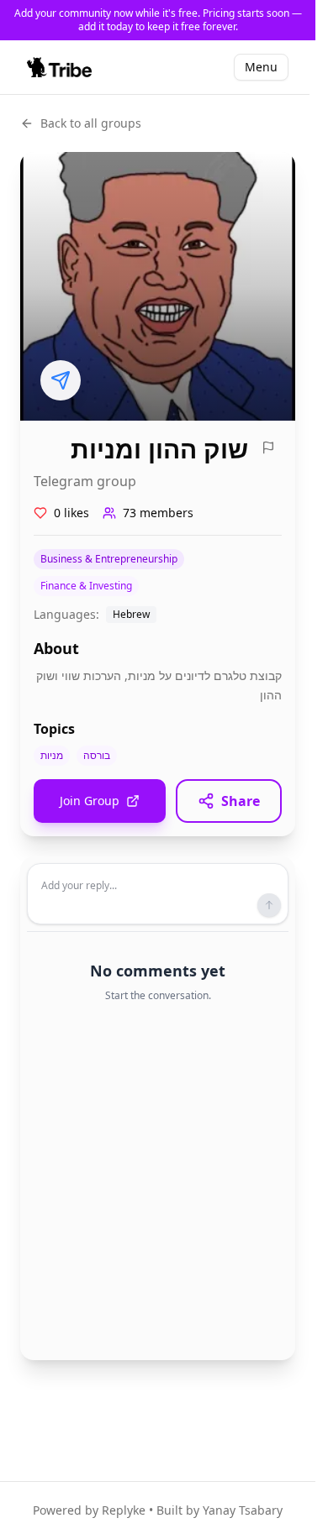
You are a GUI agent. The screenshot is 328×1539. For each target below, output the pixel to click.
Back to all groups (90, 123)
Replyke (123, 1510)
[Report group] (268, 447)
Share (240, 801)
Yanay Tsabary (243, 1510)
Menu (261, 67)
